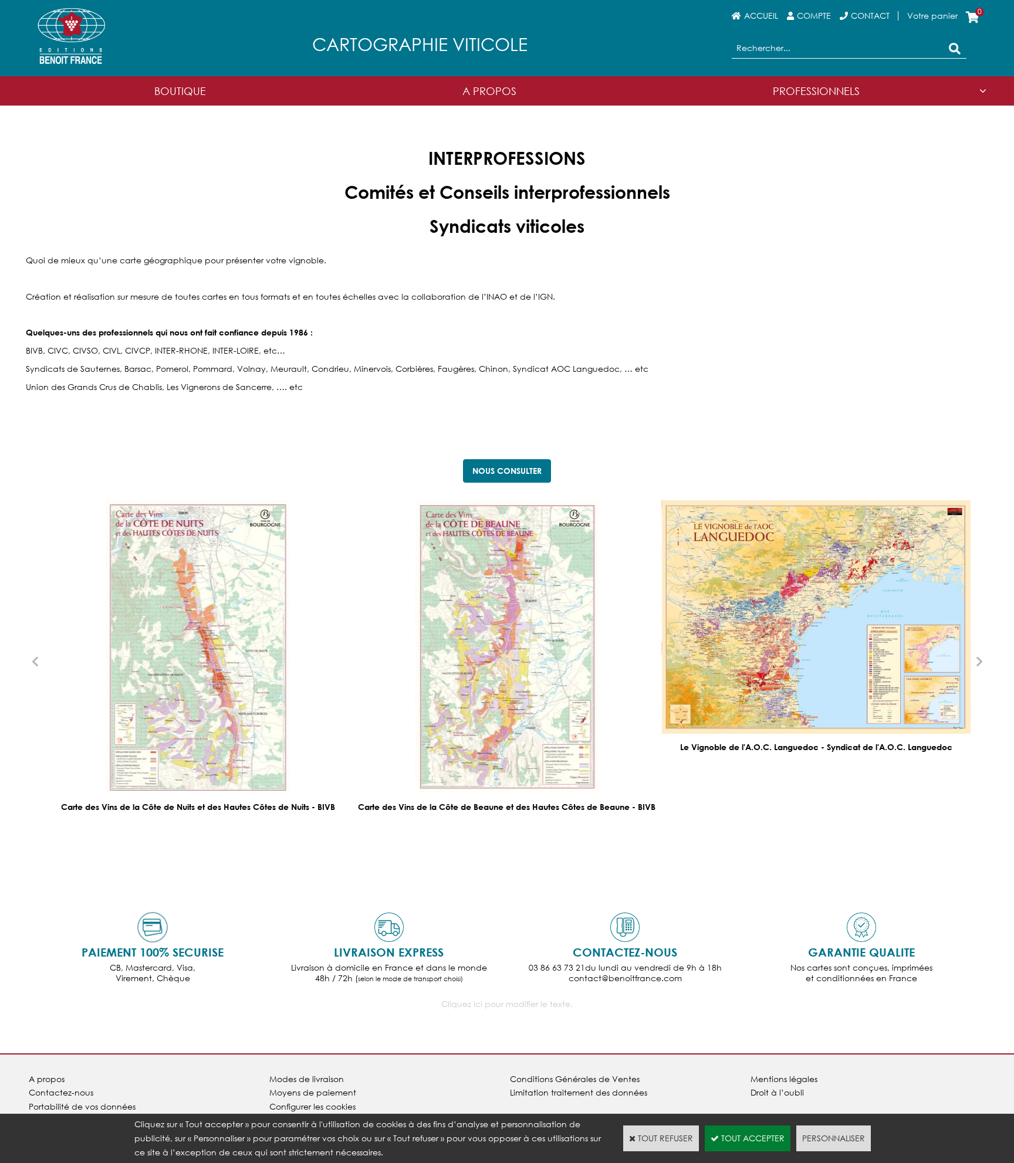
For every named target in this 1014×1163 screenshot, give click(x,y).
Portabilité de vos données (82, 1106)
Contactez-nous (61, 1092)
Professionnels (816, 90)
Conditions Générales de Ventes (575, 1078)
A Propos (489, 90)
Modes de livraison (306, 1078)
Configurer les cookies (312, 1106)
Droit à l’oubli (777, 1092)
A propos (47, 1078)
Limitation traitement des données (578, 1092)
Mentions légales (784, 1078)
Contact (870, 15)
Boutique (180, 90)
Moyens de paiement (312, 1092)
